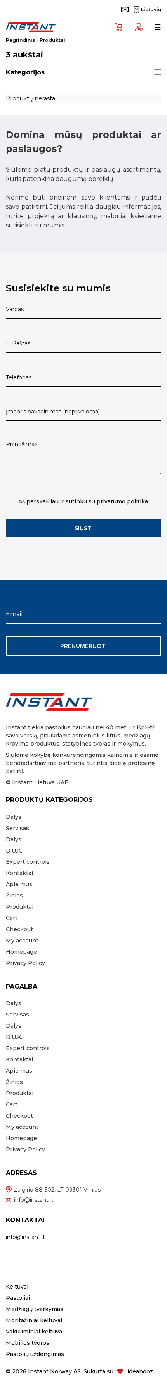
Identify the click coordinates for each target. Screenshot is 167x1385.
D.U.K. (14, 850)
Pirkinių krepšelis (116, 26)
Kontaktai (19, 873)
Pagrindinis (20, 40)
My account (22, 940)
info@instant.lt (33, 1199)
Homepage (21, 951)
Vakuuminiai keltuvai (35, 1331)
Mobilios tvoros (27, 1342)
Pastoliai (18, 1297)
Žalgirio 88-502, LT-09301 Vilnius (57, 1189)
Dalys (13, 816)
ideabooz (140, 1371)
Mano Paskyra (136, 26)
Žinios (14, 895)
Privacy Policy (25, 963)
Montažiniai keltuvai (34, 1320)
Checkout (19, 929)
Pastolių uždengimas (35, 1354)
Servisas (17, 828)
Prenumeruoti (83, 646)
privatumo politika (122, 501)
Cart (11, 918)
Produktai (19, 906)
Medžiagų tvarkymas (34, 1309)
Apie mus (19, 884)
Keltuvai (17, 1286)
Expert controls (28, 861)
